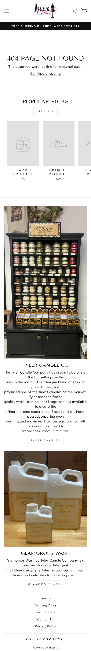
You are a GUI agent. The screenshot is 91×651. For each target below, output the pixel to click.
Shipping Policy (45, 605)
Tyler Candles (46, 440)
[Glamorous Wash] (45, 499)
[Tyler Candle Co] (45, 282)
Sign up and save (44, 638)
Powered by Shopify (45, 647)
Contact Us (45, 619)
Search (45, 598)
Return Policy (45, 612)
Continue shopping (45, 73)
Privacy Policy (45, 626)
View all (45, 111)
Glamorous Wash (45, 584)
